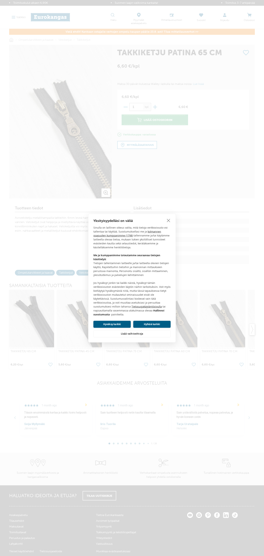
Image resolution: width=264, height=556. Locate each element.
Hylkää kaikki (152, 324)
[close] (168, 220)
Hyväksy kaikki (112, 324)
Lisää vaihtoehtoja (132, 333)
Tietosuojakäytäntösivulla (146, 306)
